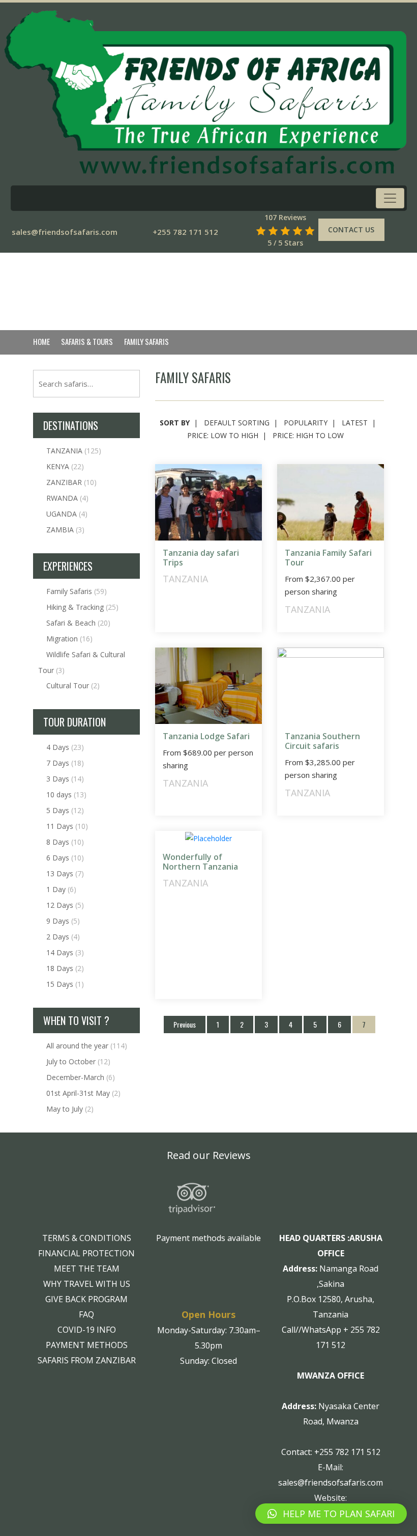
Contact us (351, 229)
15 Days (65, 984)
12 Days (65, 905)
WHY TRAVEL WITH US (86, 1283)
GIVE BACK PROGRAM (86, 1299)
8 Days (65, 842)
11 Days (67, 826)
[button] (331, 1513)
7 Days (65, 763)
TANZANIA (73, 450)
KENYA (65, 466)
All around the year (86, 1045)
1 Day (61, 889)
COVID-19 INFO (86, 1329)
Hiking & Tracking (82, 607)
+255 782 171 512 (185, 232)
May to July (70, 1109)
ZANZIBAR (71, 482)
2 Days (63, 936)
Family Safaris (76, 591)
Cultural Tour (73, 685)
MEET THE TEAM (87, 1268)
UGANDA (66, 514)
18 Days (65, 968)
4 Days (65, 747)
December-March (80, 1077)
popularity (305, 422)
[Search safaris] (246, 230)
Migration (69, 638)
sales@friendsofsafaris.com (64, 232)
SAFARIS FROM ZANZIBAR (87, 1360)
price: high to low (308, 435)
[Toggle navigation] (390, 198)
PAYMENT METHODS (87, 1345)
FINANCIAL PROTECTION (86, 1253)
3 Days (65, 779)
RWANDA (67, 498)
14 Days (65, 952)
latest (355, 422)
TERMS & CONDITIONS (86, 1238)
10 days (66, 794)
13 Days (65, 873)
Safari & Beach (78, 623)
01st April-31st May (83, 1093)
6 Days (65, 858)
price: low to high (222, 435)
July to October (78, 1061)
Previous (184, 1024)
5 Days (65, 810)
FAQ (86, 1314)
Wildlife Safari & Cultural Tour (81, 662)
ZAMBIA (65, 529)
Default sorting (237, 422)
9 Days (63, 921)
